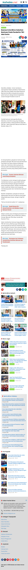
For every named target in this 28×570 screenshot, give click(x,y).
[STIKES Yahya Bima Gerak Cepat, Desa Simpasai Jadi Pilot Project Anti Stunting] (4, 344)
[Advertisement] (14, 71)
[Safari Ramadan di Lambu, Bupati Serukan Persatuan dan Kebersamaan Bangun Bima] (4, 353)
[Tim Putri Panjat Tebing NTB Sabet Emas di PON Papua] (4, 387)
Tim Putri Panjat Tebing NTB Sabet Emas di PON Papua (16, 386)
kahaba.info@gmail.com (9, 513)
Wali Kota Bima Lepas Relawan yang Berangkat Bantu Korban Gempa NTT (12, 415)
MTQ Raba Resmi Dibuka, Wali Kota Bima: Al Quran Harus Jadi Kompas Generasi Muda (13, 435)
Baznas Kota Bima (16, 278)
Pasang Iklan (4, 551)
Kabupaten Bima (5, 526)
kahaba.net (3, 37)
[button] (21, 2)
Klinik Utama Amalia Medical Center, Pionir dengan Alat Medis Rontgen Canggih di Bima (18, 360)
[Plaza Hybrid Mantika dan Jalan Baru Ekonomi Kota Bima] (4, 456)
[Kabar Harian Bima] (10, 2)
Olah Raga (3, 528)
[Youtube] (13, 560)
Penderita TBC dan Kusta (8, 280)
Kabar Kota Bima (5, 301)
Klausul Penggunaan (6, 538)
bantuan (8, 278)
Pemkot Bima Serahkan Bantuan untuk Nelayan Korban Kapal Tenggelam (7, 306)
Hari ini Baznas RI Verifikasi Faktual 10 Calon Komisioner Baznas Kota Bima (20, 320)
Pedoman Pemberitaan (6, 534)
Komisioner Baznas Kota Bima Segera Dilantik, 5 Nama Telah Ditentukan (7, 320)
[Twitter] (20, 289)
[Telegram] (23, 289)
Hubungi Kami (4, 549)
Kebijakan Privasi (5, 536)
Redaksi (3, 546)
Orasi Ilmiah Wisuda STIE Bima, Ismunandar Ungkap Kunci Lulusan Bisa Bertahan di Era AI (14, 420)
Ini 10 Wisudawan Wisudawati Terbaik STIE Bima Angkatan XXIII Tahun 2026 (13, 430)
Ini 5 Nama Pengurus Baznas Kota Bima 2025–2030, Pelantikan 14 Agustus (21, 306)
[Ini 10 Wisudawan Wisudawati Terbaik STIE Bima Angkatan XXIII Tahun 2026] (4, 463)
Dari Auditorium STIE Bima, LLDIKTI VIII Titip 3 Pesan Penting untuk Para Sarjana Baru (13, 440)
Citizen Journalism (5, 553)
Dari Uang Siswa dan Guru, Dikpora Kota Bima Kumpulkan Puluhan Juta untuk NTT (13, 399)
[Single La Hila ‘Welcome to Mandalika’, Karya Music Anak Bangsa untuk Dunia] (4, 370)
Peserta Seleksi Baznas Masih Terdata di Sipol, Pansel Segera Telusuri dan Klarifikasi (21, 334)
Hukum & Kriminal (5, 524)
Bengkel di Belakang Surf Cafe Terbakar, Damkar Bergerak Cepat (17, 469)
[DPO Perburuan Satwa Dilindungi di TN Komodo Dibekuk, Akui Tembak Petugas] (4, 484)
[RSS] (18, 560)
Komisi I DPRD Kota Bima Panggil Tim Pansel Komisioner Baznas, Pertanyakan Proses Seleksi (6, 334)
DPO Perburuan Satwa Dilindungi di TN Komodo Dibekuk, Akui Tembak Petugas (12, 445)
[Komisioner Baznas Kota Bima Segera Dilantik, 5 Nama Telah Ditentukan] (7, 313)
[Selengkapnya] (26, 500)
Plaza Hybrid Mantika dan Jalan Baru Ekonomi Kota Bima (12, 409)
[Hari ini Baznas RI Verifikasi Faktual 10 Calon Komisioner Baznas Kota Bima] (21, 313)
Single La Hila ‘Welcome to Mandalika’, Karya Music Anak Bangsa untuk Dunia (17, 369)
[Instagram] (10, 560)
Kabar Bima (4, 27)
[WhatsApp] (25, 289)
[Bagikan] (25, 37)
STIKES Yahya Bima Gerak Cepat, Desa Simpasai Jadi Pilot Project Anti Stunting (18, 343)
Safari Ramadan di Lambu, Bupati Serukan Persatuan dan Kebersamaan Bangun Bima (17, 352)
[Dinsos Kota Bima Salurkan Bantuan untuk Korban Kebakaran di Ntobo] (4, 491)
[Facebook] (17, 289)
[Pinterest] (7, 560)
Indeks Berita (4, 541)
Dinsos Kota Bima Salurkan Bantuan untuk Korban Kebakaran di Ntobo (17, 490)
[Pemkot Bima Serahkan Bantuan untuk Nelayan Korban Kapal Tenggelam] (7, 299)
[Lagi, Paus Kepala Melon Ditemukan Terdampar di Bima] (4, 379)
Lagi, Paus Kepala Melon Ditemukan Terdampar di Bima (17, 377)
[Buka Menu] (23, 2)
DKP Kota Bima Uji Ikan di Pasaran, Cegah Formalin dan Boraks (13, 425)
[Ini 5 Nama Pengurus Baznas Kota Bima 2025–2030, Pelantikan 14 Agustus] (21, 299)
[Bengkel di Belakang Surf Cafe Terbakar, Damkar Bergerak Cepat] (4, 470)
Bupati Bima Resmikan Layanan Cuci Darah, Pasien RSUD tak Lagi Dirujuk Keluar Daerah (13, 404)
